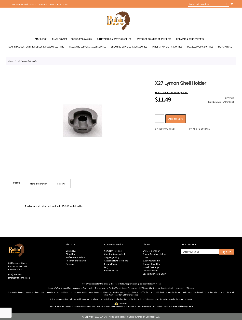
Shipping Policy (111, 257)
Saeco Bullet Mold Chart (154, 273)
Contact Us (71, 250)
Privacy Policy (111, 270)
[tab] (16, 183)
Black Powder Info (152, 260)
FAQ (106, 267)
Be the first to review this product (171, 92)
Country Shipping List (114, 254)
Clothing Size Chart (152, 263)
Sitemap (70, 263)
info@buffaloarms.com (19, 277)
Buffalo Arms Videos (75, 257)
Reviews (61, 183)
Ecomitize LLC (152, 316)
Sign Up (226, 252)
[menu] (121, 43)
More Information (38, 183)
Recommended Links (76, 260)
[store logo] (118, 30)
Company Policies (113, 250)
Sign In (42, 4)
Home (10, 61)
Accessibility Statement (116, 260)
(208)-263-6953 (15, 274)
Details (16, 182)
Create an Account (59, 4)
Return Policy (110, 263)
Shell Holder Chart (151, 250)
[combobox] (208, 4)
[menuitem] (43, 39)
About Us (70, 254)
